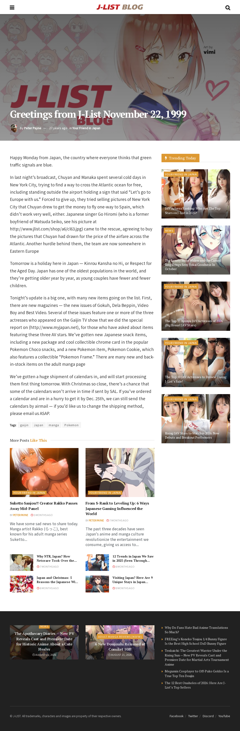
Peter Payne (32, 128)
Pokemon (71, 425)
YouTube (224, 716)
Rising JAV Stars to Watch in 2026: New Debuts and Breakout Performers (192, 435)
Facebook (177, 716)
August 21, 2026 (45, 654)
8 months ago (125, 566)
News (169, 230)
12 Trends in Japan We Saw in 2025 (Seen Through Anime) (133, 560)
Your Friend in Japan (86, 128)
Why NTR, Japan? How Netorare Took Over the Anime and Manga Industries (55, 562)
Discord (208, 716)
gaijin (24, 425)
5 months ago (43, 515)
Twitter (193, 716)
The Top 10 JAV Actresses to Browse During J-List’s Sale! (196, 379)
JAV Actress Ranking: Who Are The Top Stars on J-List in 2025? (193, 210)
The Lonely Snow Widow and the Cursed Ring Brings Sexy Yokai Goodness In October (193, 264)
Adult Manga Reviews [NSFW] (120, 636)
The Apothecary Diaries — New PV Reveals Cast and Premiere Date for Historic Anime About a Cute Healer (44, 641)
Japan (38, 425)
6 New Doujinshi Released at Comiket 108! (120, 646)
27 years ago (58, 128)
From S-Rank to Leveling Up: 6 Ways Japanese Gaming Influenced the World (117, 508)
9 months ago (125, 588)
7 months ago (118, 520)
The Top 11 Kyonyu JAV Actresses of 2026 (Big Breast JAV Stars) (194, 323)
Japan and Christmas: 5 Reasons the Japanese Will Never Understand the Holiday (57, 584)
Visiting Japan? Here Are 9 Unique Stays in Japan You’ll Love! (132, 582)
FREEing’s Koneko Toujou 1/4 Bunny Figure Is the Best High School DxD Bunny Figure (196, 641)
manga (54, 425)
